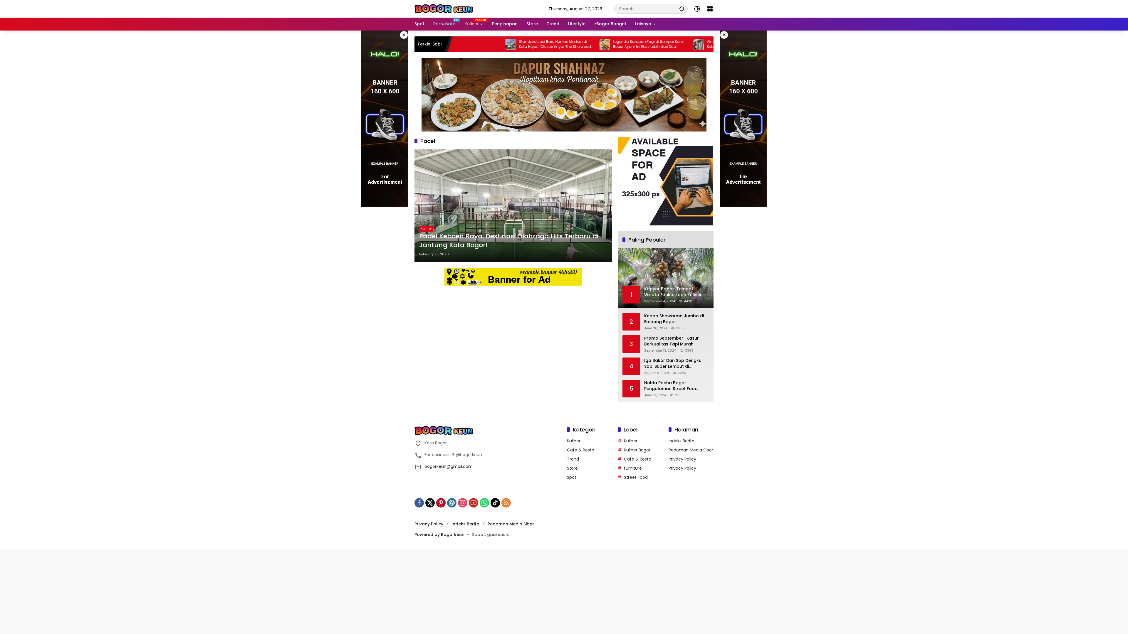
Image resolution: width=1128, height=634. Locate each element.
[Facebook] (419, 502)
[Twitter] (430, 502)
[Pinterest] (441, 502)
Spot (571, 477)
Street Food (636, 477)
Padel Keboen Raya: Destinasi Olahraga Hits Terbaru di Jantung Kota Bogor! (508, 241)
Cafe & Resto (580, 450)
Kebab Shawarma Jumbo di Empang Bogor (674, 319)
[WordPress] (451, 502)
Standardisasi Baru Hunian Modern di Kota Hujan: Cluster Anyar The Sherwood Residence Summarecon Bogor (516, 44)
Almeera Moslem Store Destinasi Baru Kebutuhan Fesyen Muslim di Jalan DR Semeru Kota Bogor (702, 44)
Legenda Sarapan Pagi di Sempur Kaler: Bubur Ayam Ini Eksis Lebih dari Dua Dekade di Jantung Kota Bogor (610, 44)
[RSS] (506, 502)
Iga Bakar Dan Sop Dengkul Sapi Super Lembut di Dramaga (673, 363)
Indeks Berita (681, 441)
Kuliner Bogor (637, 450)
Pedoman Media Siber (691, 450)
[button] (682, 9)
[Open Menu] (710, 8)
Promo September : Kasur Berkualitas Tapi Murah (671, 341)
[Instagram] (462, 502)
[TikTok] (495, 502)
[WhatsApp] (484, 502)
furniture (633, 468)
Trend (573, 459)
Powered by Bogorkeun (439, 534)
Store (572, 468)
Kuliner (426, 228)
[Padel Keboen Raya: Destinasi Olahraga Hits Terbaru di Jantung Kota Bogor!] (513, 205)
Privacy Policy (682, 459)
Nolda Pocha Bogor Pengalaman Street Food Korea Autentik (671, 386)
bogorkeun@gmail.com (448, 466)
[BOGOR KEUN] (443, 8)
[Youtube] (473, 502)
